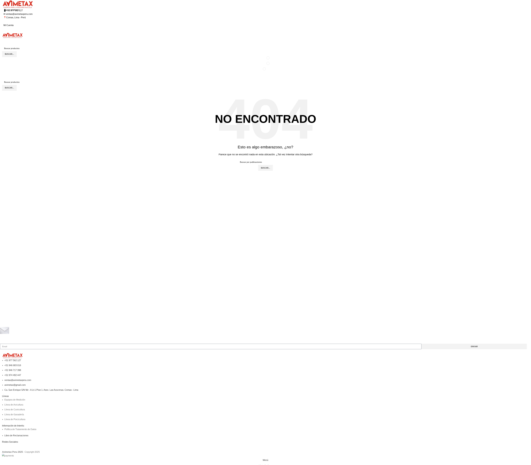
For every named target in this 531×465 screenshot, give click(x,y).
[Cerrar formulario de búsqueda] (3, 3)
